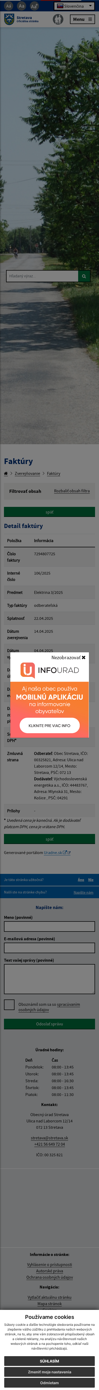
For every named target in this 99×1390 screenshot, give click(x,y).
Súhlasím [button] (49, 1361)
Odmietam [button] (49, 1382)
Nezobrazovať (66, 657)
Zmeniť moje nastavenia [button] (49, 1372)
